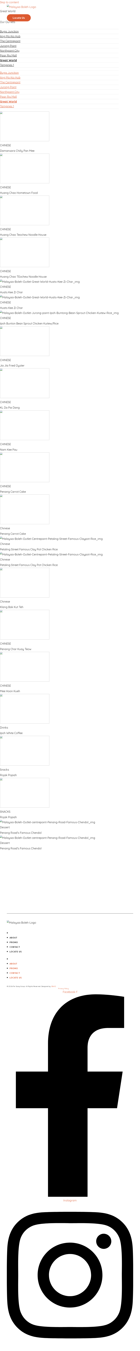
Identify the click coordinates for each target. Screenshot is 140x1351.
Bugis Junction (9, 72)
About (20, 10)
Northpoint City (9, 50)
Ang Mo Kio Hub (10, 77)
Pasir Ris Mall (8, 55)
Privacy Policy (63, 988)
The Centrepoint (10, 41)
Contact (21, 13)
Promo (20, 12)
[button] (19, 17)
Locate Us (16, 951)
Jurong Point (8, 46)
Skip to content (9, 2)
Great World (8, 60)
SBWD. (53, 986)
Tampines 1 (7, 65)
